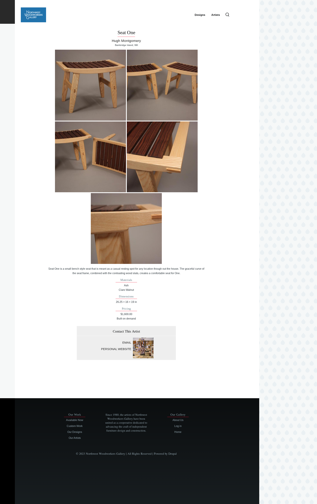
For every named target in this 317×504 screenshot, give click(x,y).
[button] (90, 85)
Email (126, 342)
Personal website (116, 349)
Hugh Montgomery (126, 41)
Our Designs (74, 432)
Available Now (74, 420)
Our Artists (75, 438)
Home (177, 432)
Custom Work (75, 426)
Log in (178, 426)
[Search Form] (227, 15)
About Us (178, 420)
